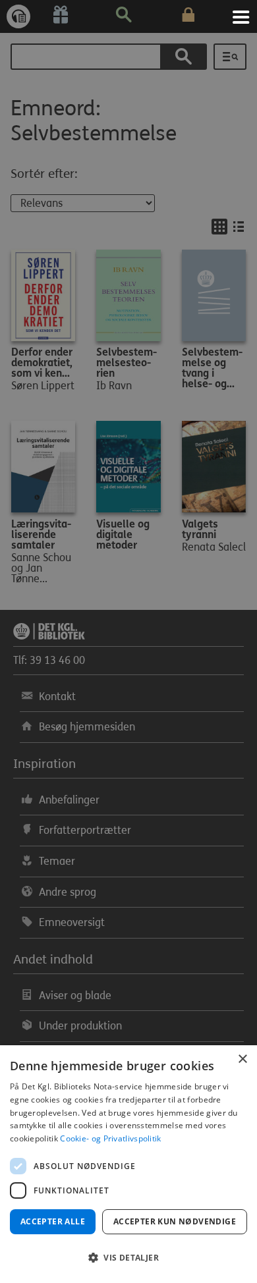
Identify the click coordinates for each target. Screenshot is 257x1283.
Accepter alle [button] (52, 1221)
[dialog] (128, 1164)
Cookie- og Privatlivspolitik (110, 1138)
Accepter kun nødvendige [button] (174, 1221)
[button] (128, 1258)
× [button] (242, 1059)
